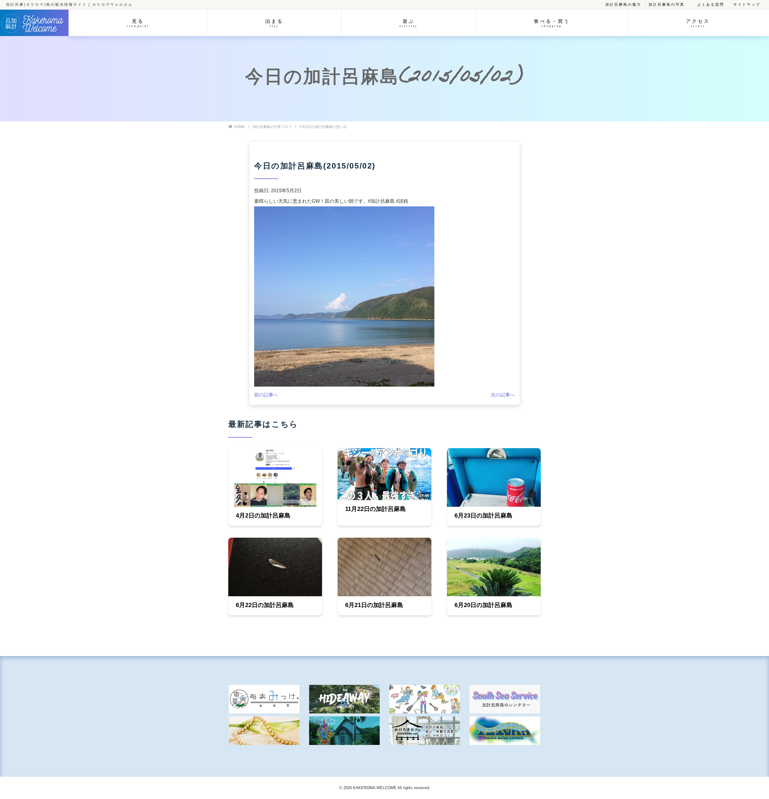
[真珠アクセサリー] (264, 730)
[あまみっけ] (264, 699)
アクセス (698, 23)
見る (138, 23)
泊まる (274, 23)
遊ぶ (409, 23)
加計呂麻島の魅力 (623, 4)
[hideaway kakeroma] (344, 699)
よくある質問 (710, 4)
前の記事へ (266, 394)
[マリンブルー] (344, 730)
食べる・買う (552, 23)
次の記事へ (503, 394)
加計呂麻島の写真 (667, 4)
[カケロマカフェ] (424, 730)
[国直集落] (424, 699)
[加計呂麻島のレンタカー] (505, 699)
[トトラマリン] (505, 730)
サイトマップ (746, 4)
